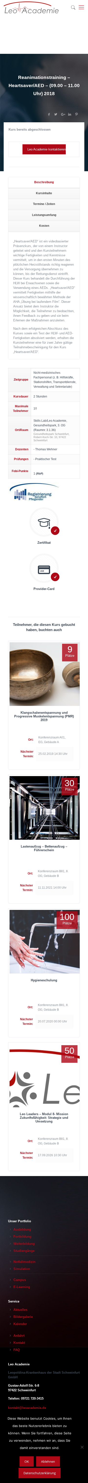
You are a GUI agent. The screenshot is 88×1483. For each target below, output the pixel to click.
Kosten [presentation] (44, 225)
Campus (19, 1280)
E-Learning (21, 1287)
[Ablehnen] (81, 1447)
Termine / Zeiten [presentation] (44, 204)
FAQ (16, 1350)
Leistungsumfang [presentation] (44, 215)
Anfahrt (18, 1335)
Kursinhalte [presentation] (44, 193)
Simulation (21, 1269)
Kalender (20, 1324)
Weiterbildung (24, 1243)
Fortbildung (22, 1236)
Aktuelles (20, 1310)
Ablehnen (48, 1461)
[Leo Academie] (31, 7)
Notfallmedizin (24, 1262)
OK (26, 1461)
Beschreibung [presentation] (44, 182)
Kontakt (19, 1343)
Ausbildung (22, 1229)
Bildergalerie (23, 1317)
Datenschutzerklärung (39, 1473)
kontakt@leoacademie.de (27, 1408)
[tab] (44, 182)
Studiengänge (23, 1251)
